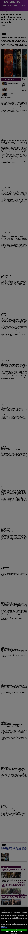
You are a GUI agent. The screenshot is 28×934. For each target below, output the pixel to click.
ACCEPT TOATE (14, 929)
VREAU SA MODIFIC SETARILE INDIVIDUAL (14, 931)
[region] (14, 920)
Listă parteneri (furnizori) (4, 927)
